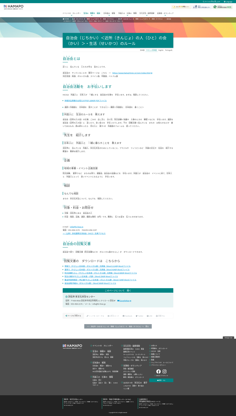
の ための (133, 349)
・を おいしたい (133, 374)
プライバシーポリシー (158, 365)
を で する (102, 366)
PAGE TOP (229, 338)
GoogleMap (124, 300)
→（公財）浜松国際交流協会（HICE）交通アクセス (84, 233)
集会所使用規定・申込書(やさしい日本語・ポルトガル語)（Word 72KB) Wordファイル (100, 279)
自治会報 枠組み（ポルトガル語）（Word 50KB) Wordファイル (90, 283)
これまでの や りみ (133, 386)
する (162, 380)
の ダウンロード (159, 348)
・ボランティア (132, 365)
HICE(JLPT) (105, 371)
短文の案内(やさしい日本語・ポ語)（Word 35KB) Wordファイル (91, 276)
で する (98, 368)
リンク (126, 388)
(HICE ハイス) (156, 403)
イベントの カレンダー (103, 346)
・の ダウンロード (133, 377)
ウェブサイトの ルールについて (162, 362)
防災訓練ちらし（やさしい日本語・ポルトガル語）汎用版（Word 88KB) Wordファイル (101, 273)
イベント (129, 352)
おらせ (154, 345)
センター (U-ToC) (118, 402)
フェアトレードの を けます (135, 357)
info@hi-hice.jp (76, 226)
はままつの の (135, 382)
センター (81, 296)
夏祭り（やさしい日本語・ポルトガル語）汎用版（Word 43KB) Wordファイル (97, 269)
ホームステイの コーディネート (134, 354)
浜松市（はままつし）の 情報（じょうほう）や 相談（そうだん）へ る (120, 326)
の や (102, 351)
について (155, 354)
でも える (103, 357)
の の (103, 376)
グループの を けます (135, 360)
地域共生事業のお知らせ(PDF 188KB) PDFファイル (86, 100)
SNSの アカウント (162, 375)
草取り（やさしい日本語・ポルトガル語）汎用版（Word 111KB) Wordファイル (98, 266)
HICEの (155, 351)
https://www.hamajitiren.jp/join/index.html (131, 72)
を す (97, 380)
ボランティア (129, 371)
